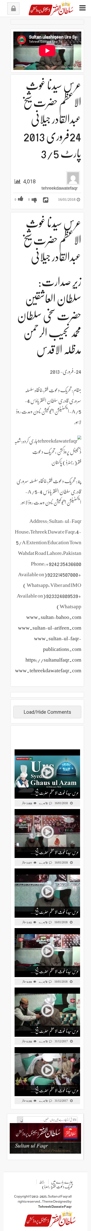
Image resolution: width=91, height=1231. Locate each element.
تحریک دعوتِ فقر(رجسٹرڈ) (57, 1187)
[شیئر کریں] (46, 200)
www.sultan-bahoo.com (53, 617)
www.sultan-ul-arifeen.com (49, 627)
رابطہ (42, 1182)
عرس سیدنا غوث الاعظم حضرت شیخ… (55, 793)
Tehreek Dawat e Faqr (55, 1206)
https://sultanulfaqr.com (53, 659)
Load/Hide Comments (47, 712)
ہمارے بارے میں (62, 1182)
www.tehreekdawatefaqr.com (48, 670)
